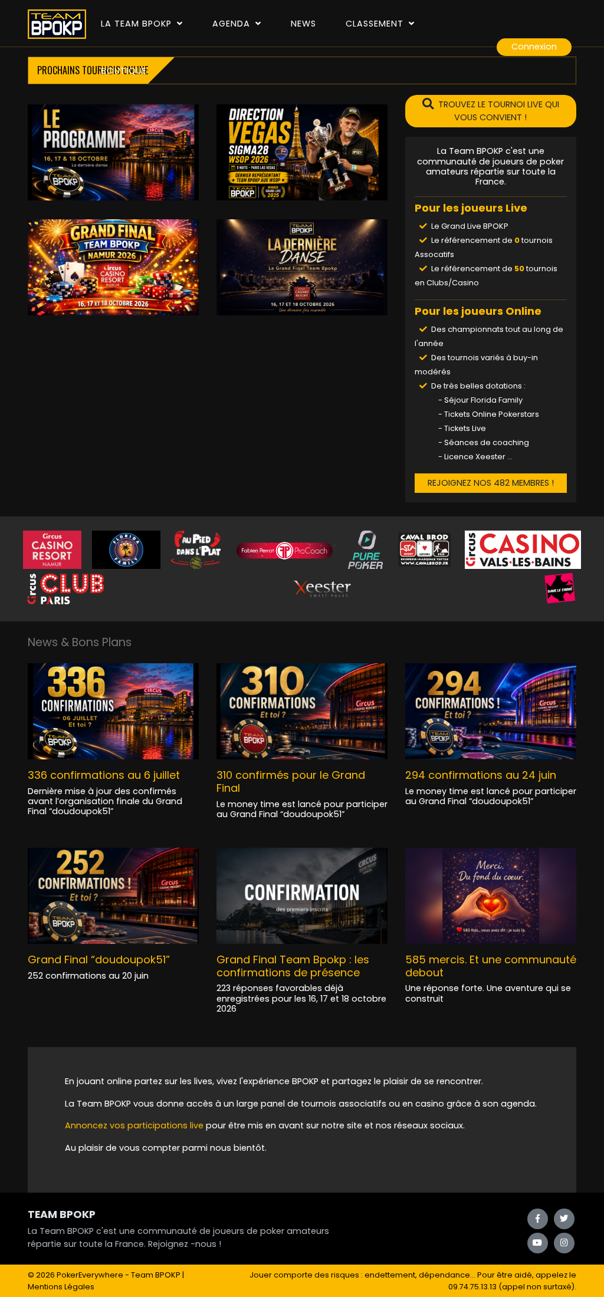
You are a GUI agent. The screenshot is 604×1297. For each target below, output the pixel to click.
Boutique (124, 71)
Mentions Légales (61, 1287)
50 (519, 269)
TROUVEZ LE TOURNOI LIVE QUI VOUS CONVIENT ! (498, 110)
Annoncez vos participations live (135, 1125)
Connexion (534, 46)
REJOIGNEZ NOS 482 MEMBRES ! (491, 483)
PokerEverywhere (90, 1275)
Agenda (232, 23)
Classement (376, 23)
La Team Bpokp (138, 23)
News (303, 23)
